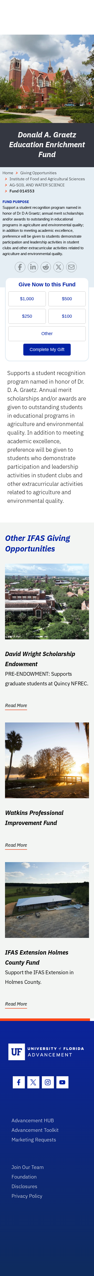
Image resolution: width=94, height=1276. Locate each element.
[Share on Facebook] (21, 268)
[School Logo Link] (44, 1052)
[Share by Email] (72, 268)
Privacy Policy (27, 1195)
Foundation (24, 1176)
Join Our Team (28, 1167)
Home (8, 172)
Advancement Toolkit (35, 1130)
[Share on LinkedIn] (34, 268)
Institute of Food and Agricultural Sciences (47, 178)
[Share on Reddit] (47, 268)
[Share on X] (59, 268)
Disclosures (24, 1186)
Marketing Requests (34, 1139)
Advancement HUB (33, 1120)
